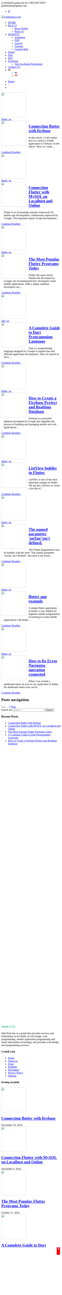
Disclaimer (13, 1069)
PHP (17, 40)
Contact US (14, 67)
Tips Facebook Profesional (28, 64)
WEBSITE (14, 34)
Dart (10, 55)
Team (11, 1064)
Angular (19, 46)
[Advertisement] (31, 885)
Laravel (18, 43)
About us (13, 1061)
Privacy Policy (15, 1072)
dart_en (5, 320)
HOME (12, 22)
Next (13, 706)
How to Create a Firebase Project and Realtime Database (43, 405)
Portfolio (12, 1066)
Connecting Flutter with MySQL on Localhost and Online (40, 196)
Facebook (13, 61)
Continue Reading (10, 152)
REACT (12, 25)
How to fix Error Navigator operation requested (43, 667)
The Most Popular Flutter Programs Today (44, 263)
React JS (19, 31)
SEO (10, 58)
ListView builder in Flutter (43, 470)
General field (21, 49)
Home (11, 81)
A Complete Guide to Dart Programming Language (44, 334)
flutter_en (6, 119)
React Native (21, 28)
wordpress (20, 37)
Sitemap (12, 1075)
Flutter (11, 52)
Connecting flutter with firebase (44, 128)
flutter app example (38, 598)
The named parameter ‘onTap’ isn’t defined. (39, 536)
